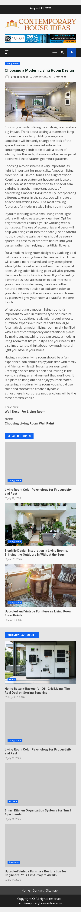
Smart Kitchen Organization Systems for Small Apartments (40, 784)
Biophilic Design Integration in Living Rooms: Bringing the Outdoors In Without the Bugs (40, 524)
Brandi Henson (19, 76)
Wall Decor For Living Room (25, 409)
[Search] (62, 52)
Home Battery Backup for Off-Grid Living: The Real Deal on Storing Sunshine (40, 662)
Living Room (12, 63)
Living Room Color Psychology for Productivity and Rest (40, 463)
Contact (38, 890)
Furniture (14, 862)
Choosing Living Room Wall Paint (29, 421)
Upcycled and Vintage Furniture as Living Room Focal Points (40, 585)
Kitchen (13, 801)
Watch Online (71, 52)
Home (12, 679)
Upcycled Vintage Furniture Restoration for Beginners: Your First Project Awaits (40, 845)
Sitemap (52, 890)
